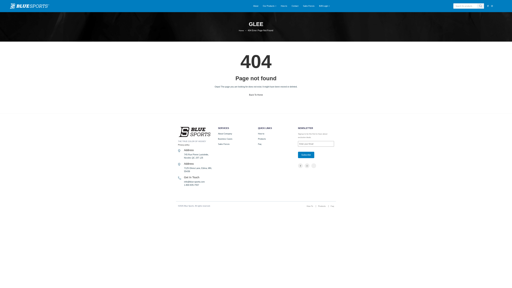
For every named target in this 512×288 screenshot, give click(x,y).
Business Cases (225, 139)
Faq (259, 144)
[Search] (480, 6)
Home (241, 30)
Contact (295, 6)
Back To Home (256, 95)
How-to (284, 6)
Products (262, 139)
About (255, 6)
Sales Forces (309, 6)
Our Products (269, 6)
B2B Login (323, 6)
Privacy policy (183, 145)
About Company (225, 134)
